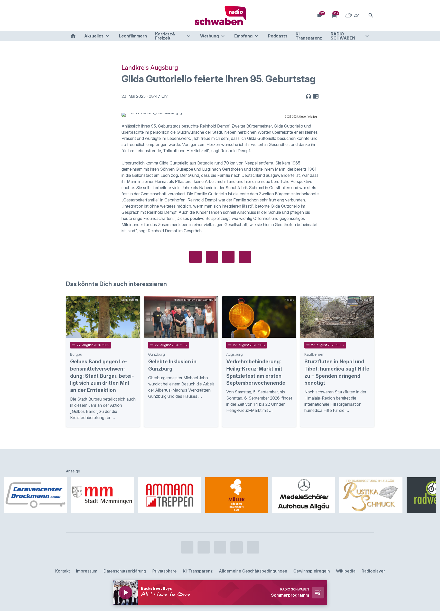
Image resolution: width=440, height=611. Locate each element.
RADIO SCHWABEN (343, 36)
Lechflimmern (133, 35)
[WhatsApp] (102, 15)
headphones (308, 96)
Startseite (73, 36)
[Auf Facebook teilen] (195, 257)
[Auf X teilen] (212, 257)
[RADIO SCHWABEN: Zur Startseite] (220, 15)
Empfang (243, 35)
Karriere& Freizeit (165, 36)
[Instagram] (81, 15)
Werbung (209, 35)
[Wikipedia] (112, 15)
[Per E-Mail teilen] (245, 257)
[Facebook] (71, 15)
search (371, 15)
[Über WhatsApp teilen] (228, 257)
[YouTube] (92, 15)
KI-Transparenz (309, 36)
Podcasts (277, 35)
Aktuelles (94, 35)
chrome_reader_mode (316, 96)
